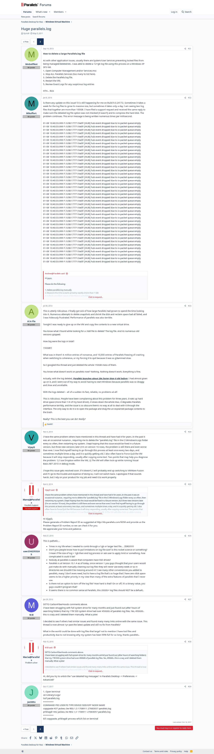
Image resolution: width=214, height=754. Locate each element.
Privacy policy (176, 751)
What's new (41, 11)
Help (186, 751)
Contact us (147, 751)
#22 (189, 97)
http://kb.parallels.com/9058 (111, 522)
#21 (189, 48)
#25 (189, 484)
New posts (25, 16)
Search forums (39, 16)
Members (58, 11)
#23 (189, 306)
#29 (189, 686)
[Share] (185, 48)
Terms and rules (161, 751)
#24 (189, 432)
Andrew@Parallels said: (55, 273)
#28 (189, 641)
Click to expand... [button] (95, 297)
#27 (189, 599)
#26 (189, 536)
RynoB (26, 33)
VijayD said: (50, 490)
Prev (27, 41)
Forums (27, 11)
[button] (50, 12)
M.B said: (49, 647)
